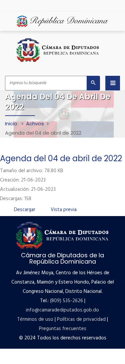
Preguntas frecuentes (62, 329)
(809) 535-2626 (66, 301)
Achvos (35, 123)
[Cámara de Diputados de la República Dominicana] (58, 50)
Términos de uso (35, 319)
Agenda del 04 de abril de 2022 (61, 158)
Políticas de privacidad (81, 319)
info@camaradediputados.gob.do (62, 310)
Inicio (12, 123)
